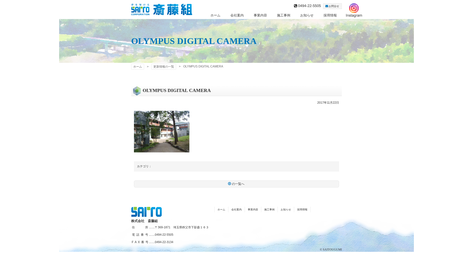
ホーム (137, 66)
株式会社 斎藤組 (161, 9)
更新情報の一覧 (163, 66)
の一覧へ (238, 184)
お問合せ (334, 6)
